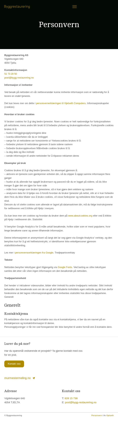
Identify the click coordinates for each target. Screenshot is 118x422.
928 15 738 (71, 398)
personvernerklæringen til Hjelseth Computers (61, 103)
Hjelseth (110, 415)
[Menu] (74, 6)
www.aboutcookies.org (80, 215)
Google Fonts (65, 267)
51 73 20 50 (10, 73)
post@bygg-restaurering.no (19, 77)
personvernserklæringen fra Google (34, 252)
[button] (14, 364)
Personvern (96, 415)
